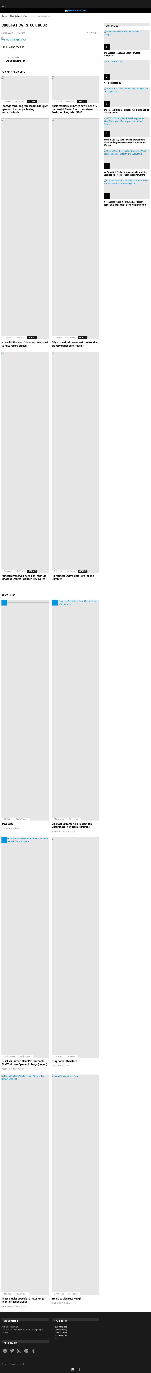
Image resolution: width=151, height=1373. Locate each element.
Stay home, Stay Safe (64, 1061)
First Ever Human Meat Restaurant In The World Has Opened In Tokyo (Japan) (24, 1062)
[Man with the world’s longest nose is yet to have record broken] (25, 228)
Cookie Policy (61, 1330)
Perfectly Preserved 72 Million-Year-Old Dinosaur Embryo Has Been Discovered (23, 577)
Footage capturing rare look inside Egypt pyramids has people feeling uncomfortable (24, 109)
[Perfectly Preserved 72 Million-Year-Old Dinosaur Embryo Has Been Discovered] (25, 462)
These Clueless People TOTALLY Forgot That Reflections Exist (23, 1300)
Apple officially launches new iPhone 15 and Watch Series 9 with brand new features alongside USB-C (74, 109)
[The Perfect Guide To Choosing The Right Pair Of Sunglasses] (127, 97)
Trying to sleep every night (67, 1299)
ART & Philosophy (112, 83)
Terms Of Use (61, 1335)
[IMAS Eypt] (25, 710)
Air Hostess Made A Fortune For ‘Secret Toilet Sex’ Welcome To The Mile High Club (125, 203)
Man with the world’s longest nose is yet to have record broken (24, 344)
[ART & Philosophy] (127, 70)
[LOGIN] (147, 4)
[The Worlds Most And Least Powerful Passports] (127, 40)
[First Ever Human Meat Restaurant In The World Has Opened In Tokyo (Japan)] (25, 947)
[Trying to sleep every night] (75, 1185)
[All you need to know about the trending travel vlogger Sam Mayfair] (75, 228)
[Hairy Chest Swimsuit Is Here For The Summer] (75, 462)
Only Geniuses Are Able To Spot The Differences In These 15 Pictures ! (72, 825)
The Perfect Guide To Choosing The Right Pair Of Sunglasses (126, 111)
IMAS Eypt (7, 824)
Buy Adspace (61, 1327)
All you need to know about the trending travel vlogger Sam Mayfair (75, 344)
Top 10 (58, 1338)
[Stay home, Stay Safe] (75, 947)
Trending (4, 603)
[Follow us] (134, 4)
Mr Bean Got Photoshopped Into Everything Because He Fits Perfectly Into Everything (125, 174)
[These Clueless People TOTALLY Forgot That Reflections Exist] (25, 1185)
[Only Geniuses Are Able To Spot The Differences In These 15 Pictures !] (75, 710)
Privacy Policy (61, 1332)
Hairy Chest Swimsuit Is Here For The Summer (73, 577)
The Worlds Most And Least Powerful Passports (122, 54)
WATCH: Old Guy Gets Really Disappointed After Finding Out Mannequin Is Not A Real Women (125, 142)
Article (31, 101)
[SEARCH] (141, 4)
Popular (55, 603)
